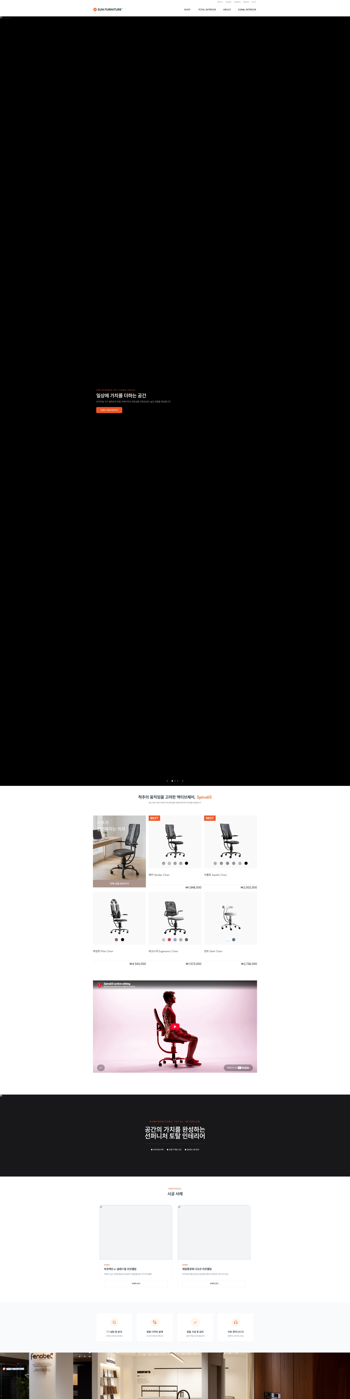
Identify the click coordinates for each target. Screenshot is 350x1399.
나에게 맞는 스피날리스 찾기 (110, 410)
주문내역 (228, 2)
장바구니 (220, 2)
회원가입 (246, 2)
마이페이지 (237, 2)
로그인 (254, 2)
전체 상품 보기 (135, 410)
